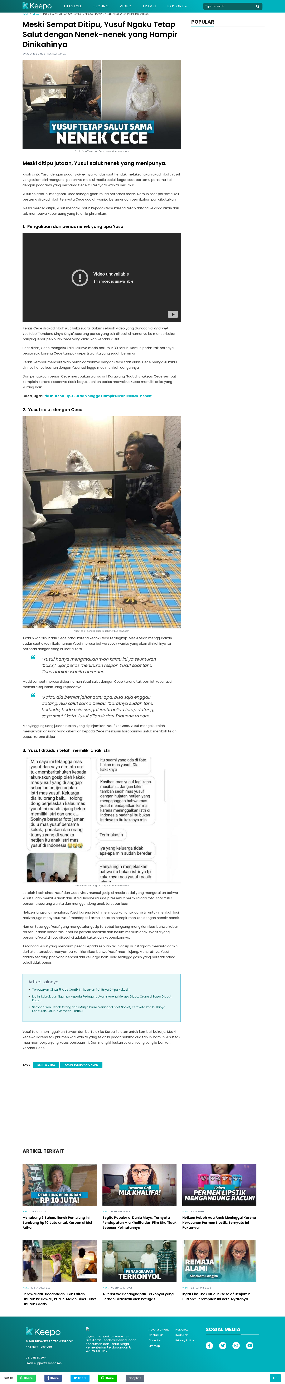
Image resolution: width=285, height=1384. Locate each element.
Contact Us (156, 1335)
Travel (149, 6)
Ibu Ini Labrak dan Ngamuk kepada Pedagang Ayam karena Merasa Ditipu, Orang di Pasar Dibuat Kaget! (102, 998)
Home (25, 13)
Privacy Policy (184, 1340)
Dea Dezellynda (56, 53)
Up (275, 1378)
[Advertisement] (142, 1113)
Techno (101, 6)
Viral (36, 13)
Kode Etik (181, 1335)
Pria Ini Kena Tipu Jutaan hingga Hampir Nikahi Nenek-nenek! (97, 396)
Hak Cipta (182, 1330)
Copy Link (134, 1377)
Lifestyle (73, 6)
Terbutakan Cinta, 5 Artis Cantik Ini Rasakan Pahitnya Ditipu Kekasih (81, 989)
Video (126, 6)
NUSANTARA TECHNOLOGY (54, 1341)
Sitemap (154, 1346)
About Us (155, 1340)
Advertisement (159, 1330)
